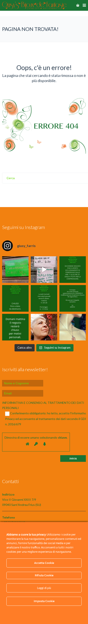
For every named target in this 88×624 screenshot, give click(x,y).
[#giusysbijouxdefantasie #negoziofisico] (15, 327)
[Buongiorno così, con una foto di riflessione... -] (44, 327)
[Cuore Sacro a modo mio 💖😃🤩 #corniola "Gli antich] (72, 327)
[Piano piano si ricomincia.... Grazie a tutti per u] (72, 269)
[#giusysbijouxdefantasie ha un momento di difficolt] (44, 269)
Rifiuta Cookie (44, 575)
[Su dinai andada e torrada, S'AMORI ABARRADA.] (15, 269)
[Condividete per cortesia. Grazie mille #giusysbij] (72, 298)
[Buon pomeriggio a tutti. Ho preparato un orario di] (44, 298)
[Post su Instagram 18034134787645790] (15, 298)
